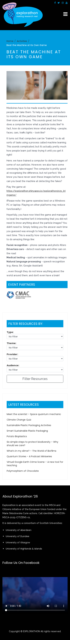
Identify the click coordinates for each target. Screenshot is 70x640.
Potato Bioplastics (17, 436)
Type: (10, 332)
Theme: (11, 343)
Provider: (12, 354)
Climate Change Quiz (19, 419)
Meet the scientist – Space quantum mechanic (34, 414)
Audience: (13, 365)
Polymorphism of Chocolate (23, 471)
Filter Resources (35, 379)
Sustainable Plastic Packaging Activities (29, 425)
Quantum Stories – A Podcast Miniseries (29, 456)
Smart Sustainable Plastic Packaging (27, 430)
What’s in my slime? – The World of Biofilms (31, 450)
